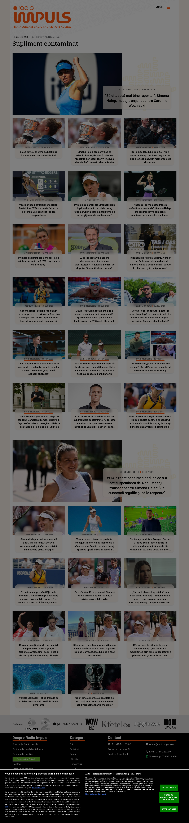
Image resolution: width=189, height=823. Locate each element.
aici (6, 807)
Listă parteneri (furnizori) (95, 794)
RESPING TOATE (169, 809)
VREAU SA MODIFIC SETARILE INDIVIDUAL (168, 797)
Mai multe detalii (38, 788)
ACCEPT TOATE (169, 787)
